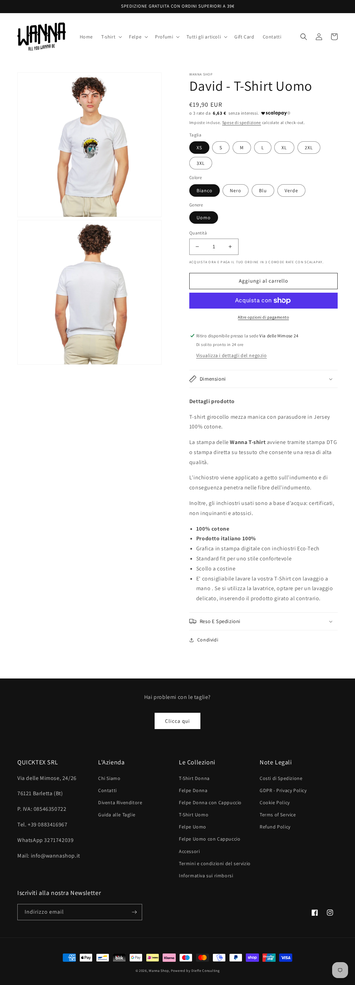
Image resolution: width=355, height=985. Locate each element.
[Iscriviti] (134, 912)
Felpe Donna (193, 790)
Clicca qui (177, 721)
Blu (263, 190)
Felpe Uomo (192, 827)
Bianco (205, 190)
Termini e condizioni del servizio (215, 863)
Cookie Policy (275, 802)
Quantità (198, 233)
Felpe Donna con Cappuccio (210, 802)
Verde (291, 190)
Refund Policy (275, 827)
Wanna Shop (159, 970)
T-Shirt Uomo (193, 814)
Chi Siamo (109, 778)
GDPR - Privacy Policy (283, 790)
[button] (111, 36)
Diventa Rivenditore (120, 802)
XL (284, 147)
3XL (201, 163)
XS (199, 147)
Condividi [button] (207, 640)
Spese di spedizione (241, 122)
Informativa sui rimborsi (206, 875)
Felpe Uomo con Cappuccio (209, 839)
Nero (235, 190)
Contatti (107, 790)
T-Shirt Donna (194, 778)
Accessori (189, 851)
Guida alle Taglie (116, 814)
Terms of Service (278, 814)
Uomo (204, 217)
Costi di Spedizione (281, 778)
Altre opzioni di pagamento (263, 317)
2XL (309, 147)
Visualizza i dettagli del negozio (231, 355)
